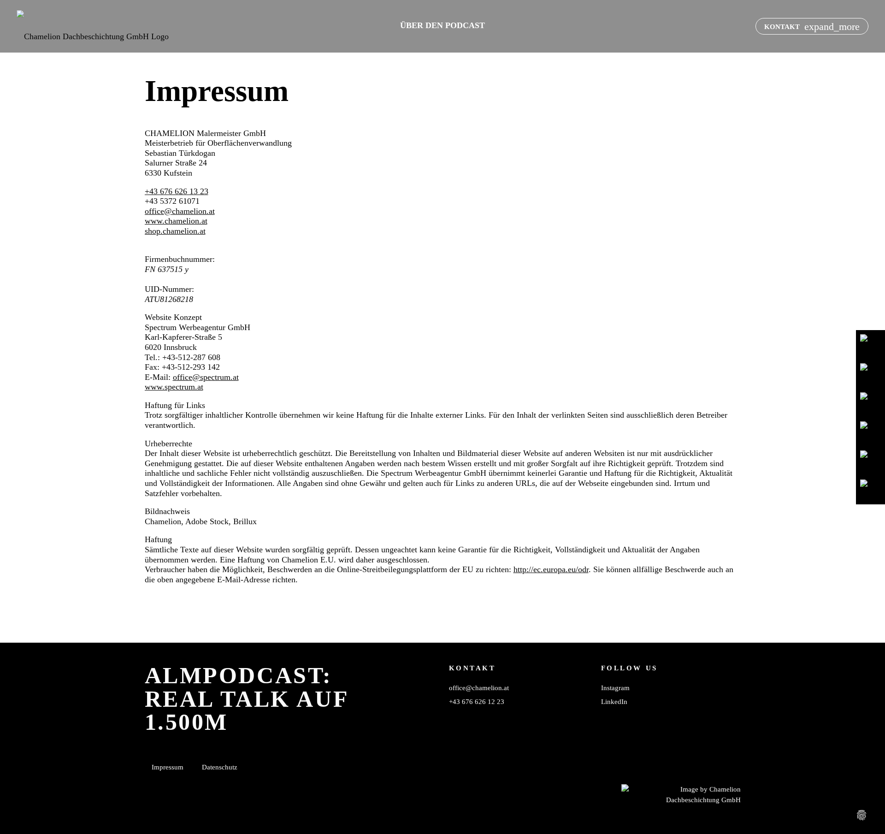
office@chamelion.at (180, 211)
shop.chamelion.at (175, 231)
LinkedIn (614, 701)
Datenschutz (219, 767)
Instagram (615, 688)
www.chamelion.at (176, 220)
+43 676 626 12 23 (476, 701)
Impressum (167, 767)
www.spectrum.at (174, 386)
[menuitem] (442, 25)
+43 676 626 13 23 (176, 191)
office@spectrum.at (206, 377)
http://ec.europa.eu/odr (551, 569)
